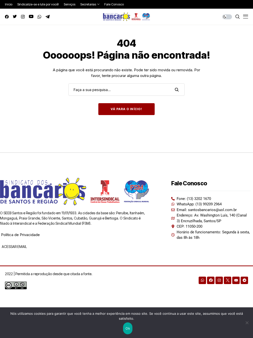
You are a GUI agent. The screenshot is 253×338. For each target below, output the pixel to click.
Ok (128, 328)
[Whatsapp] (202, 280)
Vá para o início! (126, 109)
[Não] (246, 322)
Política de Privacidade (20, 234)
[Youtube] (236, 280)
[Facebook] (210, 280)
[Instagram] (219, 280)
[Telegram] (244, 280)
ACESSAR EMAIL (14, 246)
